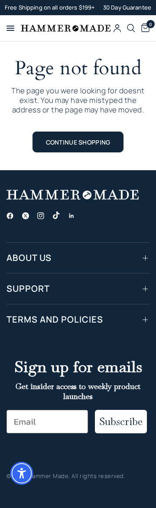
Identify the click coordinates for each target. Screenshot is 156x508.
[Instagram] (44, 216)
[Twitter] (29, 216)
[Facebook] (13, 216)
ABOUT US (29, 258)
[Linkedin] (75, 216)
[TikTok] (60, 215)
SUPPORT (28, 288)
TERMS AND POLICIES (54, 319)
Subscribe (121, 421)
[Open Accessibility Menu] (21, 473)
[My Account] (117, 28)
